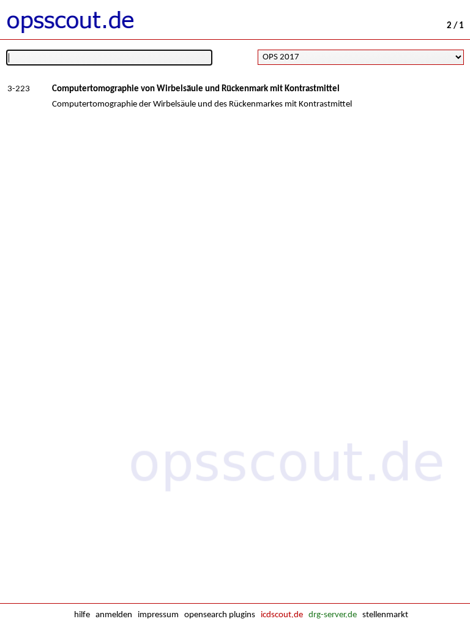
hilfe (82, 615)
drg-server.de (332, 615)
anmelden (113, 615)
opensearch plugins (219, 615)
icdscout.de (282, 615)
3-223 (18, 89)
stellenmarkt (385, 615)
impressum (158, 615)
